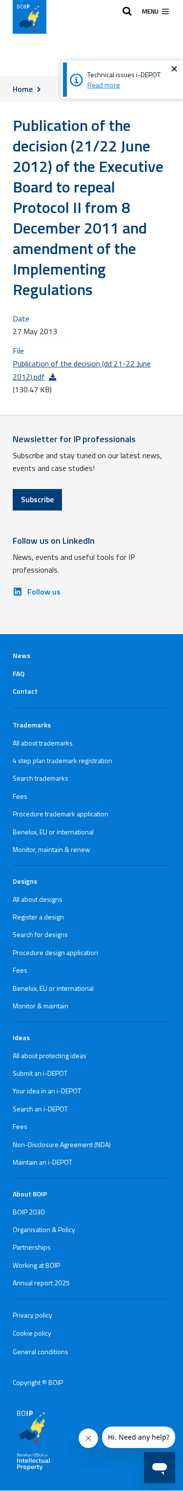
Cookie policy (32, 1333)
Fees (20, 796)
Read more (103, 85)
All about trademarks (43, 743)
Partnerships (32, 1247)
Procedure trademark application (60, 814)
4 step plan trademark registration (62, 760)
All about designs (37, 899)
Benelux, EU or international (53, 832)
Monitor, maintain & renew (51, 849)
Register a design (38, 917)
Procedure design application (55, 952)
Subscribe (37, 499)
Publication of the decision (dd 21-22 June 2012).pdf (82, 370)
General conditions (40, 1351)
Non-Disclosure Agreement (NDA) (62, 1144)
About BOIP (30, 1194)
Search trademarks (40, 778)
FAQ (18, 673)
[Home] (29, 17)
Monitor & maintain (40, 1006)
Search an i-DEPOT (40, 1109)
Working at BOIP (36, 1265)
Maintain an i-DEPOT (42, 1162)
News (21, 655)
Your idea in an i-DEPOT (47, 1091)
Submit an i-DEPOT (40, 1073)
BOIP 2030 (28, 1212)
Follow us (44, 591)
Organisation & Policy (44, 1229)
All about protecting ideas (49, 1055)
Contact (25, 691)
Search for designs (40, 934)
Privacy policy (32, 1315)
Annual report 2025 (41, 1283)
